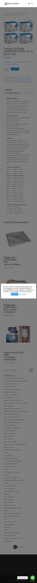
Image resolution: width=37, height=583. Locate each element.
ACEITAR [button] (14, 294)
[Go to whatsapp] (32, 577)
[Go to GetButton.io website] (33, 581)
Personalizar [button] (22, 294)
